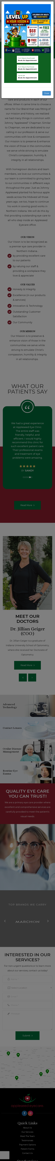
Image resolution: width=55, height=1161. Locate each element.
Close (46, 93)
